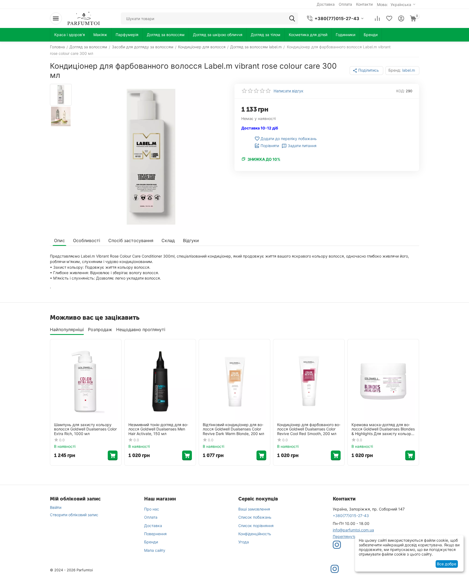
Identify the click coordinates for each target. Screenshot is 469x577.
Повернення (155, 533)
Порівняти (270, 145)
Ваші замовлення (254, 509)
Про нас (151, 509)
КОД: (400, 91)
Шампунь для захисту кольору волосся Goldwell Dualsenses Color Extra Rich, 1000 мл (85, 429)
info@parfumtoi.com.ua (353, 530)
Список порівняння (256, 525)
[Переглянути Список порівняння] (377, 18)
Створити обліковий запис (74, 514)
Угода (243, 542)
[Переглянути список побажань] (389, 18)
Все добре (446, 564)
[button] (366, 70)
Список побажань (254, 517)
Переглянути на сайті (352, 536)
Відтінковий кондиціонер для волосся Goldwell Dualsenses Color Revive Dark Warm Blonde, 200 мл (233, 429)
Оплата (150, 517)
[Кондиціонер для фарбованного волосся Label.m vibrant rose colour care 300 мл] (151, 157)
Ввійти (55, 507)
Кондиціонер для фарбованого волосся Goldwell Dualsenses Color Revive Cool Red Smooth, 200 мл (308, 429)
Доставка (153, 525)
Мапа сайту (154, 550)
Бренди (151, 542)
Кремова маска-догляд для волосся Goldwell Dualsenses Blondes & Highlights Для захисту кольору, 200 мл (383, 429)
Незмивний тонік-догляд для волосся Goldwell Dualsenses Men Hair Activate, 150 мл (158, 429)
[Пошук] (292, 18)
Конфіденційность (254, 533)
